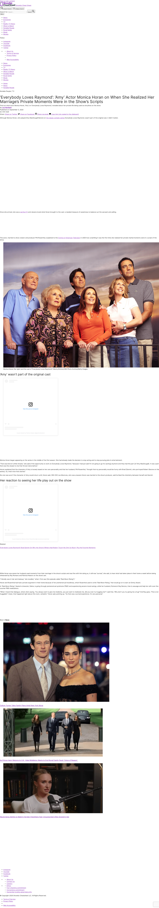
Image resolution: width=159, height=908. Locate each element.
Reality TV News (9, 24)
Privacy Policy (11, 55)
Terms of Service (13, 53)
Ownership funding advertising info (19, 892)
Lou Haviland (6, 107)
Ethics (9, 886)
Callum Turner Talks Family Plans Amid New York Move (21, 705)
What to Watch (8, 26)
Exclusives (7, 20)
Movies (5, 34)
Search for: (4, 12)
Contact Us (11, 881)
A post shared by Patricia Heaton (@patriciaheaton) (31, 433)
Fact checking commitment (16, 888)
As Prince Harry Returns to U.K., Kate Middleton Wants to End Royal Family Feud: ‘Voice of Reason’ (39, 760)
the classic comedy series (55, 118)
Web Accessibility (13, 59)
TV (4, 22)
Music (5, 32)
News (5, 17)
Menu (2, 14)
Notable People (8, 28)
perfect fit (24, 212)
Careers (9, 884)
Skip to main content (7, 1)
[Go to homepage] (7, 866)
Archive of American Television (69, 238)
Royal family (7, 30)
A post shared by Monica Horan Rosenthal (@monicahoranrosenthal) (30, 539)
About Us (10, 51)
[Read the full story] (56, 701)
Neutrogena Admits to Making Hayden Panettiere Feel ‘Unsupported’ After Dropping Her (34, 817)
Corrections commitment (15, 890)
